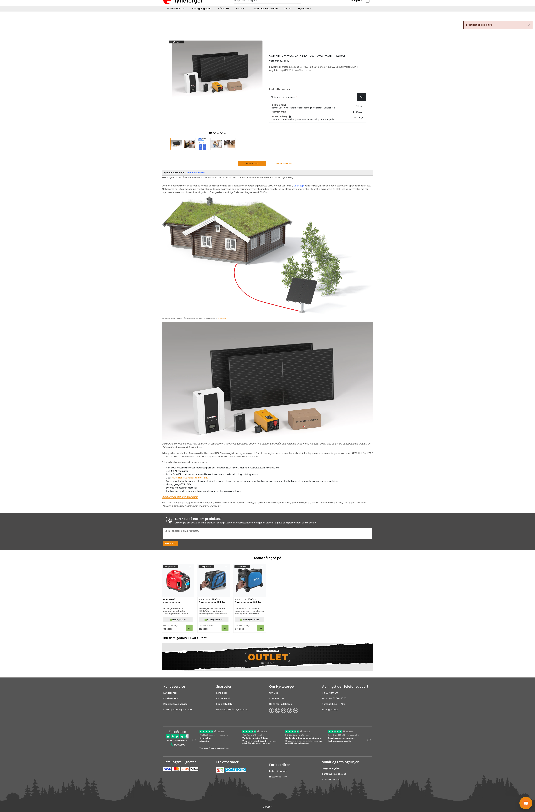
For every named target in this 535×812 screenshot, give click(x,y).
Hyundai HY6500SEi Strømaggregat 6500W (248, 601)
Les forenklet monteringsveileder (180, 496)
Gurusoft (267, 806)
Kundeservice (170, 698)
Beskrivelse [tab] (252, 163)
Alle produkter (177, 8)
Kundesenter (170, 692)
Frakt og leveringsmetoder (178, 709)
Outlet (287, 8)
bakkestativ (222, 318)
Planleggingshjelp (201, 8)
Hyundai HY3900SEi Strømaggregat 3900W (212, 601)
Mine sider (221, 692)
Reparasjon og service (265, 8)
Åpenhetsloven (330, 779)
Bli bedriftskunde (278, 771)
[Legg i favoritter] (190, 567)
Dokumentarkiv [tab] (283, 163)
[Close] (529, 25)
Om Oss (273, 692)
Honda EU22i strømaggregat (172, 601)
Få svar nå (170, 543)
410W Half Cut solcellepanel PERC (190, 477)
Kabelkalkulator (225, 704)
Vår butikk (223, 8)
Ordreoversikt (224, 698)
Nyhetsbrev (304, 8)
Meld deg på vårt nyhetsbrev (232, 709)
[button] (210, 133)
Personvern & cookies (334, 774)
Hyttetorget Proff (278, 776)
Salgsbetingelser (331, 768)
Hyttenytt (241, 8)
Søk (362, 97)
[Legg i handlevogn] (189, 628)
